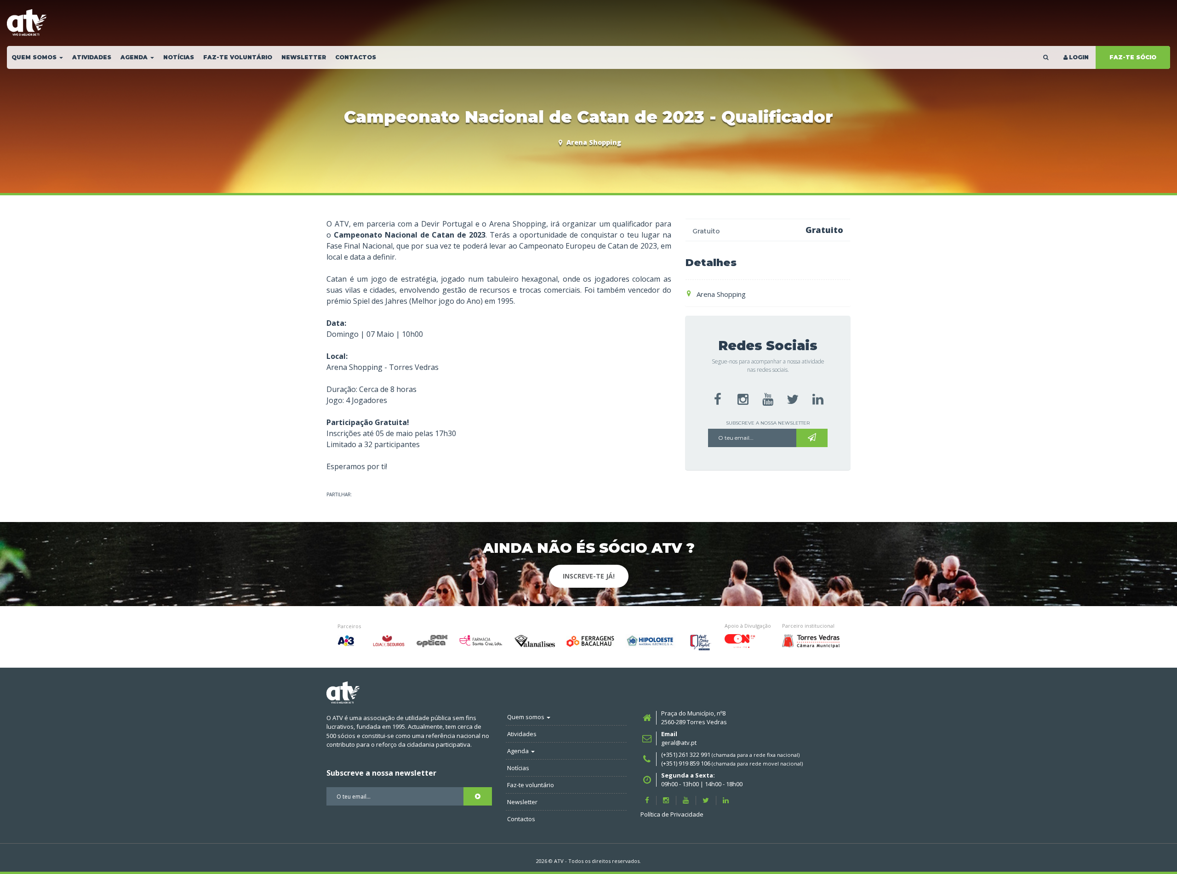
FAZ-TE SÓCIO (1132, 57)
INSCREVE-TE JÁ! (589, 576)
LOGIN (1079, 57)
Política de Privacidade (671, 814)
